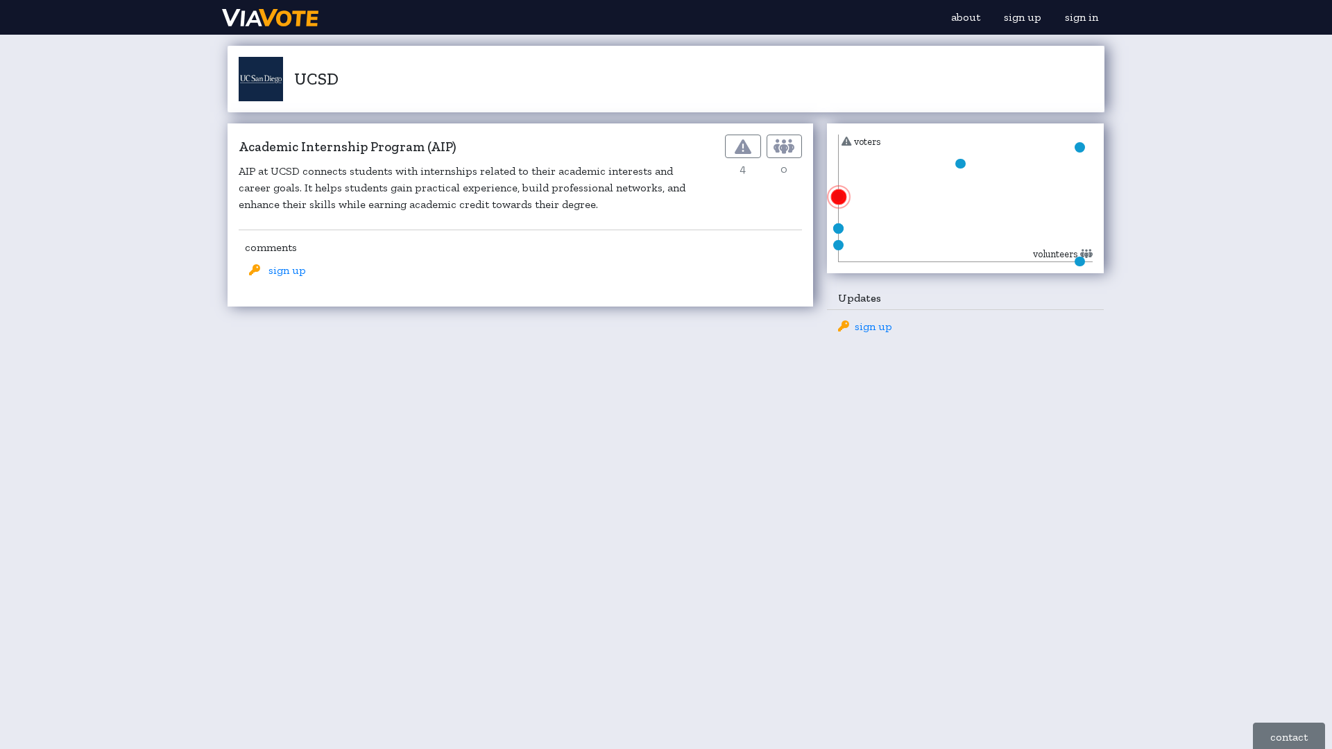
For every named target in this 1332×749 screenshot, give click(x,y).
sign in (1081, 17)
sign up (1022, 17)
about (965, 17)
